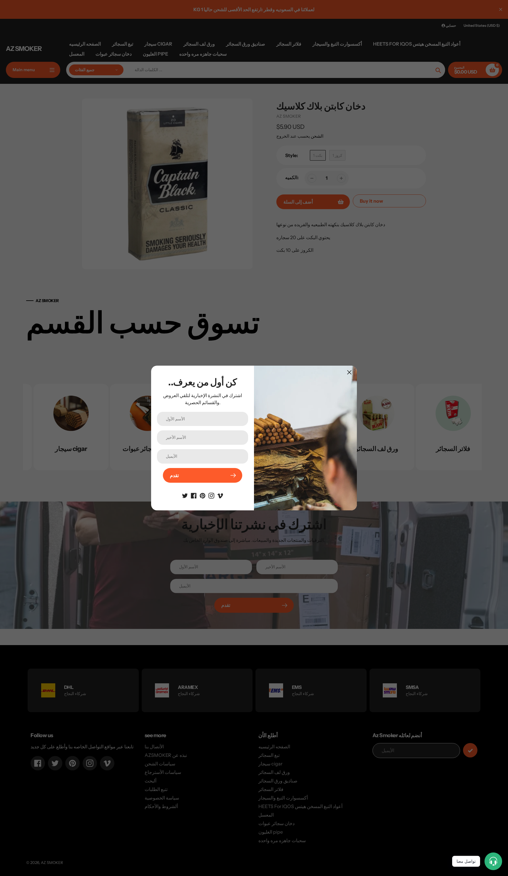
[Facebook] (194, 495)
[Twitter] (185, 495)
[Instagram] (211, 495)
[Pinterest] (202, 495)
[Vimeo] (220, 495)
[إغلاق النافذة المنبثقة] (349, 372)
